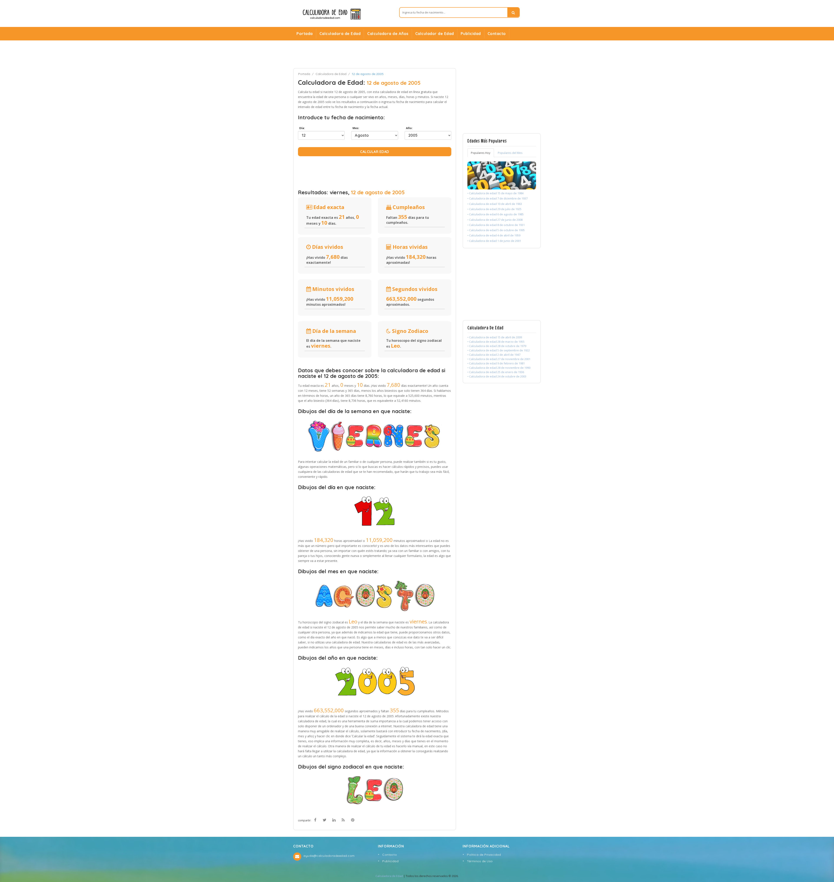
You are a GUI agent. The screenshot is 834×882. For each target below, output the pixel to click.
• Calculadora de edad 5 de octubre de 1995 (496, 230)
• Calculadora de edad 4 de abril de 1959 (493, 235)
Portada (304, 33)
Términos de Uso (480, 861)
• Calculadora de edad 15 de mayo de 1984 (495, 193)
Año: (409, 128)
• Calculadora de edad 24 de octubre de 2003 (496, 376)
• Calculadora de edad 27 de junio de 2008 (495, 220)
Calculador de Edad (434, 33)
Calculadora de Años (388, 33)
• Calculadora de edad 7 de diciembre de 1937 (497, 198)
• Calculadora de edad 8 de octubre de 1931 (496, 225)
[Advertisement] (417, 54)
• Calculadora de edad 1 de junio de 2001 (494, 241)
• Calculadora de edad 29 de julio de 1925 (494, 209)
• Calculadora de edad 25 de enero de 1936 (495, 372)
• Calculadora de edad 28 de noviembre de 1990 (498, 368)
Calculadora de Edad (340, 33)
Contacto (497, 33)
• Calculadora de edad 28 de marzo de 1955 (496, 342)
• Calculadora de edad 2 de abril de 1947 (493, 355)
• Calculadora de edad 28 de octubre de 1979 (496, 346)
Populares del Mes (510, 153)
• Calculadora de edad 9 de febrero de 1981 (496, 363)
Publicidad (471, 33)
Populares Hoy (480, 153)
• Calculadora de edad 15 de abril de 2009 (494, 337)
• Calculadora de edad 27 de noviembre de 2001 (498, 359)
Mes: (355, 128)
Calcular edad (374, 151)
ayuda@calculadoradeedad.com (329, 856)
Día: (301, 128)
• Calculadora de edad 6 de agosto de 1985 (495, 214)
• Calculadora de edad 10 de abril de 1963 (494, 204)
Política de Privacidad (484, 855)
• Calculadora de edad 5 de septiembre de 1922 (498, 350)
